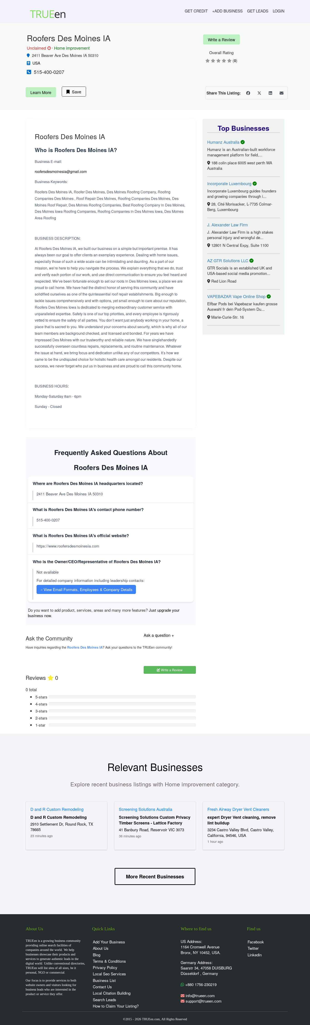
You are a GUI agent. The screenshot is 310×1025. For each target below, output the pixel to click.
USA (36, 63)
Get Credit (196, 11)
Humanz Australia (224, 142)
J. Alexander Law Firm (227, 225)
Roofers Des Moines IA (85, 647)
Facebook (256, 942)
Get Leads (257, 11)
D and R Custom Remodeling (57, 809)
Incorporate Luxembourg (230, 183)
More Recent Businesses (155, 876)
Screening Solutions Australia (145, 809)
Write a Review (221, 39)
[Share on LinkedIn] (270, 93)
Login (278, 11)
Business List (104, 980)
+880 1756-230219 (200, 984)
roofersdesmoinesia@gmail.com (61, 171)
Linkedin (255, 954)
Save (75, 92)
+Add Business (227, 11)
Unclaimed (38, 48)
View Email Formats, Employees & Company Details (86, 589)
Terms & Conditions (109, 961)
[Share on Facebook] (248, 93)
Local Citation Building (111, 993)
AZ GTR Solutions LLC (228, 260)
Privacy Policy (105, 967)
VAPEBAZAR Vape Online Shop (237, 296)
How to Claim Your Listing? (116, 1006)
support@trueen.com (203, 1001)
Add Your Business (109, 942)
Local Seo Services (109, 974)
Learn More (40, 92)
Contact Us (102, 986)
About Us (100, 948)
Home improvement (72, 48)
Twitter (253, 948)
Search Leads (104, 999)
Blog (96, 954)
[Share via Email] (281, 93)
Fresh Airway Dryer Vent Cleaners (238, 809)
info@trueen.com (200, 995)
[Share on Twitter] (259, 93)
